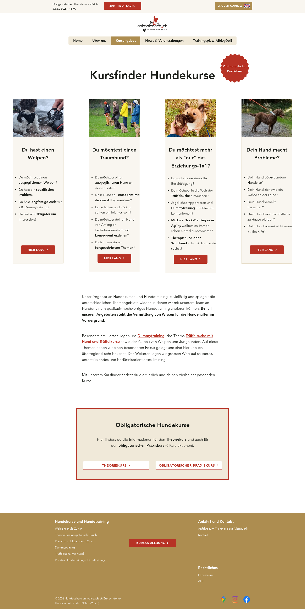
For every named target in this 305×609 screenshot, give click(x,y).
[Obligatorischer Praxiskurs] (235, 68)
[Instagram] (235, 599)
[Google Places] (223, 599)
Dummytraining (151, 335)
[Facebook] (246, 599)
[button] (247, 19)
